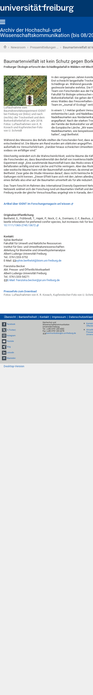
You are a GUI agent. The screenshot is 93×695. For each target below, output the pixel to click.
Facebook (11, 324)
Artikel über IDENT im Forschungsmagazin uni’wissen (37, 203)
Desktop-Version (14, 366)
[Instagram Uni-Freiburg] (4, 335)
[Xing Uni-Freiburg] (4, 347)
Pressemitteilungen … (44, 47)
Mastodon (11, 358)
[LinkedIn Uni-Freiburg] (4, 352)
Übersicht (10, 317)
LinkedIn (10, 352)
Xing (9, 347)
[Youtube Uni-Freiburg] (4, 341)
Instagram (11, 335)
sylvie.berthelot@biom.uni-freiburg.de (38, 260)
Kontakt (44, 317)
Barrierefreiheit (28, 317)
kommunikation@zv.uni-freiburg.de (61, 333)
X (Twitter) (11, 330)
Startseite (5, 46)
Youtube (10, 341)
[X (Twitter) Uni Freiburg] (4, 330)
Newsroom (18, 47)
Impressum (59, 317)
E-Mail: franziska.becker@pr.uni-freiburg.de (33, 280)
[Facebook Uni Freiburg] (4, 324)
